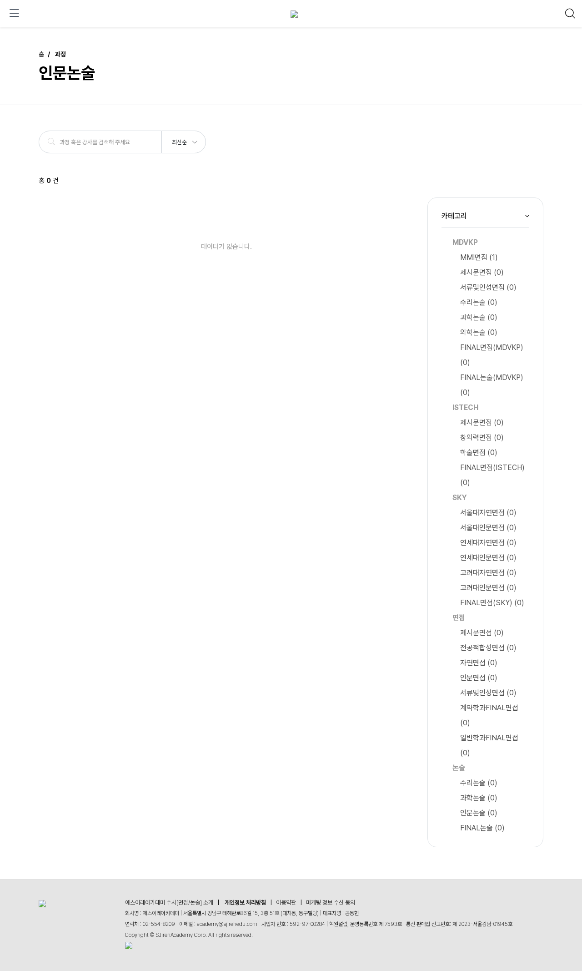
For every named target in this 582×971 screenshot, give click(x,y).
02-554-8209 (159, 924)
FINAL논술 (482, 828)
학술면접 (478, 452)
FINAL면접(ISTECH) (492, 475)
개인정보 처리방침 (245, 902)
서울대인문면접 (488, 527)
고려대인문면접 (488, 587)
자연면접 (478, 662)
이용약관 (286, 902)
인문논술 (478, 813)
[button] (184, 139)
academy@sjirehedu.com (227, 924)
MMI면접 (479, 257)
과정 (60, 54)
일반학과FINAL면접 (489, 745)
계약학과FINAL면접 (489, 715)
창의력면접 (482, 437)
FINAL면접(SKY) (492, 602)
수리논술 (478, 302)
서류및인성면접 (488, 287)
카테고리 (454, 216)
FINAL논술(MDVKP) (491, 385)
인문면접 (478, 677)
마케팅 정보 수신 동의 (330, 902)
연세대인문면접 (488, 557)
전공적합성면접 (488, 647)
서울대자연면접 (488, 512)
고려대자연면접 (488, 572)
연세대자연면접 (488, 542)
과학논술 (478, 317)
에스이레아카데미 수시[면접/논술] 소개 (169, 902)
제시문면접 (482, 272)
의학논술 (478, 332)
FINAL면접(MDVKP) (491, 355)
